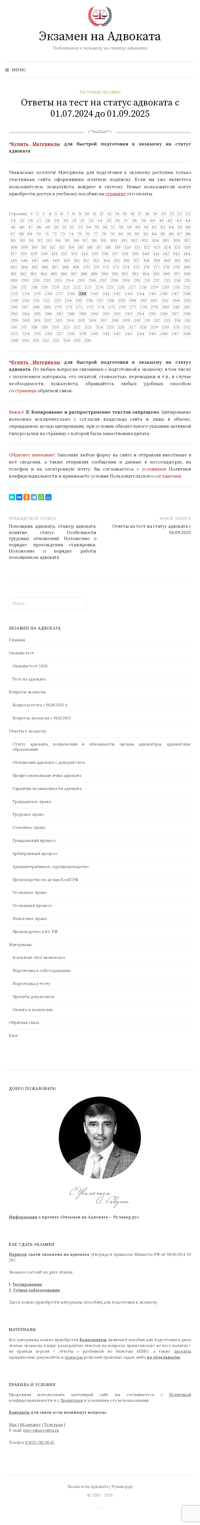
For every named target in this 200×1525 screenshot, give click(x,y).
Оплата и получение (32, 1009)
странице (115, 194)
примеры (74, 1357)
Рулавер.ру (122, 1486)
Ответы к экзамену (27, 731)
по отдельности (163, 1357)
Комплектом (93, 1339)
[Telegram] (34, 497)
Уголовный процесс (32, 905)
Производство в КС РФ (35, 931)
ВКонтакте (30, 1424)
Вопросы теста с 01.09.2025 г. (40, 704)
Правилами (71, 1400)
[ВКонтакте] (19, 497)
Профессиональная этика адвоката (46, 775)
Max (13, 1424)
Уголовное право (29, 892)
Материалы (20, 944)
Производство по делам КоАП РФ (45, 879)
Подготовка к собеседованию (41, 970)
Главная (17, 639)
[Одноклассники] (26, 497)
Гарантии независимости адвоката (47, 788)
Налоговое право (29, 918)
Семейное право (29, 827)
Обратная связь (24, 1022)
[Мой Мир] (48, 497)
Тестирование (27, 1284)
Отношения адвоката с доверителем (48, 762)
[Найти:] (190, 69)
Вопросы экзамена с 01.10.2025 (41, 717)
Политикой (180, 1394)
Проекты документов (33, 996)
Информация (23, 1217)
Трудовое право (28, 814)
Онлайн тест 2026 (30, 666)
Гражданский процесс (34, 840)
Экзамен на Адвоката (100, 36)
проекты (182, 1351)
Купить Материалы (35, 144)
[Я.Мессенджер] (12, 497)
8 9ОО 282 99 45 (39, 1442)
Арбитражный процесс (35, 853)
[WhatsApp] (41, 497)
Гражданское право (31, 801)
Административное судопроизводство (50, 866)
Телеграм (53, 1424)
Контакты (19, 1412)
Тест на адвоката (29, 679)
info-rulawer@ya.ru (41, 1430)
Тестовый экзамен (100, 92)
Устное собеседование (36, 1290)
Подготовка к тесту (31, 983)
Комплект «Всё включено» (38, 957)
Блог (13, 1035)
